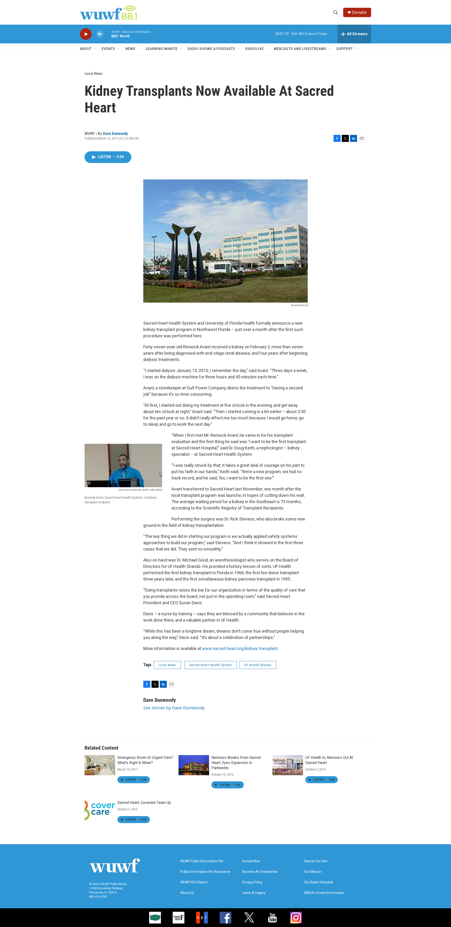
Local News (94, 73)
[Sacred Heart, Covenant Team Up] (100, 810)
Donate (359, 12)
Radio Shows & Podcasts (211, 49)
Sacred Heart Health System (210, 665)
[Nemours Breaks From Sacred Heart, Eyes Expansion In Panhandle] (194, 765)
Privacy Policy (252, 882)
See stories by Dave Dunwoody (174, 707)
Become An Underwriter (260, 872)
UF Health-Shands (257, 665)
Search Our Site (315, 861)
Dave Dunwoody (115, 133)
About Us (187, 893)
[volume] (100, 34)
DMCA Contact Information (324, 893)
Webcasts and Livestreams (300, 49)
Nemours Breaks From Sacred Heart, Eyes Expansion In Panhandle (236, 762)
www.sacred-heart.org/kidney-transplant (240, 648)
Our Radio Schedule (318, 882)
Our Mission (313, 872)
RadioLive (254, 49)
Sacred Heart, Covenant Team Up (144, 802)
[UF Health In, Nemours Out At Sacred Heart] (287, 765)
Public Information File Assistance (205, 872)
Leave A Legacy (253, 893)
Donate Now (251, 861)
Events (108, 49)
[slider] (107, 33)
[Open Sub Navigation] (95, 49)
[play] (85, 34)
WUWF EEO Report (193, 882)
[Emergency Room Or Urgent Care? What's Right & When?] (100, 765)
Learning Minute (162, 49)
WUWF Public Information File (201, 861)
